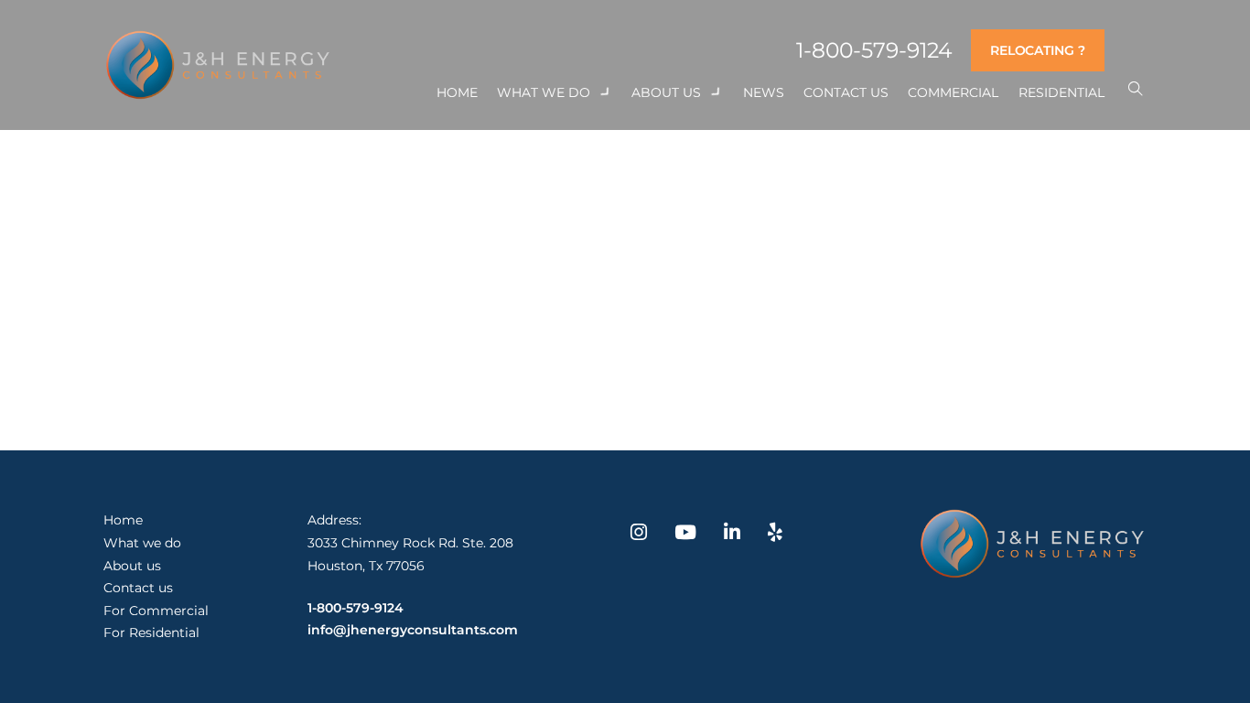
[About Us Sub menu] (716, 92)
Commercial (953, 92)
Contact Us (846, 92)
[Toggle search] (1135, 89)
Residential (1061, 92)
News (763, 92)
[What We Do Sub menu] (605, 92)
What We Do (543, 92)
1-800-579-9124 (874, 50)
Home (457, 92)
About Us (666, 92)
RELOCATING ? (1037, 50)
